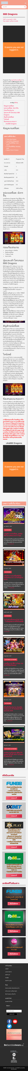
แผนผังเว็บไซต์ (8, 1001)
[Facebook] (9, 1021)
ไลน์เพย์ (6, 119)
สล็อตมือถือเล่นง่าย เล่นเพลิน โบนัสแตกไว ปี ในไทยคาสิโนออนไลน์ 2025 (13, 708)
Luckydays (8, 971)
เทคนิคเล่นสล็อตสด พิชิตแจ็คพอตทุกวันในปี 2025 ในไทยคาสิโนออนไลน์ (13, 754)
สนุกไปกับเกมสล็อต (16, 80)
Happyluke (8, 980)
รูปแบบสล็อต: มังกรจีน (11, 108)
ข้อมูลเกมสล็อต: (9, 106)
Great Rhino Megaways (12, 141)
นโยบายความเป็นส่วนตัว (11, 991)
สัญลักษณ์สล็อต (9, 117)
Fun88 (7, 977)
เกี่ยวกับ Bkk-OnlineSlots (12, 988)
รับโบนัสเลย (14, 903)
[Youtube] (14, 1021)
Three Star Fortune (11, 139)
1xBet (7, 968)
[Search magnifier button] (25, 7)
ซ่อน (15, 102)
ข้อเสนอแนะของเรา (10, 121)
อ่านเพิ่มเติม (11, 544)
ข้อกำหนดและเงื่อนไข (10, 994)
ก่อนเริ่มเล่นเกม (9, 110)
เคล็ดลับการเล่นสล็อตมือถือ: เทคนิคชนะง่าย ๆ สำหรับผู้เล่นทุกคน (13, 577)
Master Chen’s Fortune (12, 150)
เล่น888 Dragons (11, 124)
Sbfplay (7, 974)
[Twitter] (9, 1026)
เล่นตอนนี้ (14, 798)
